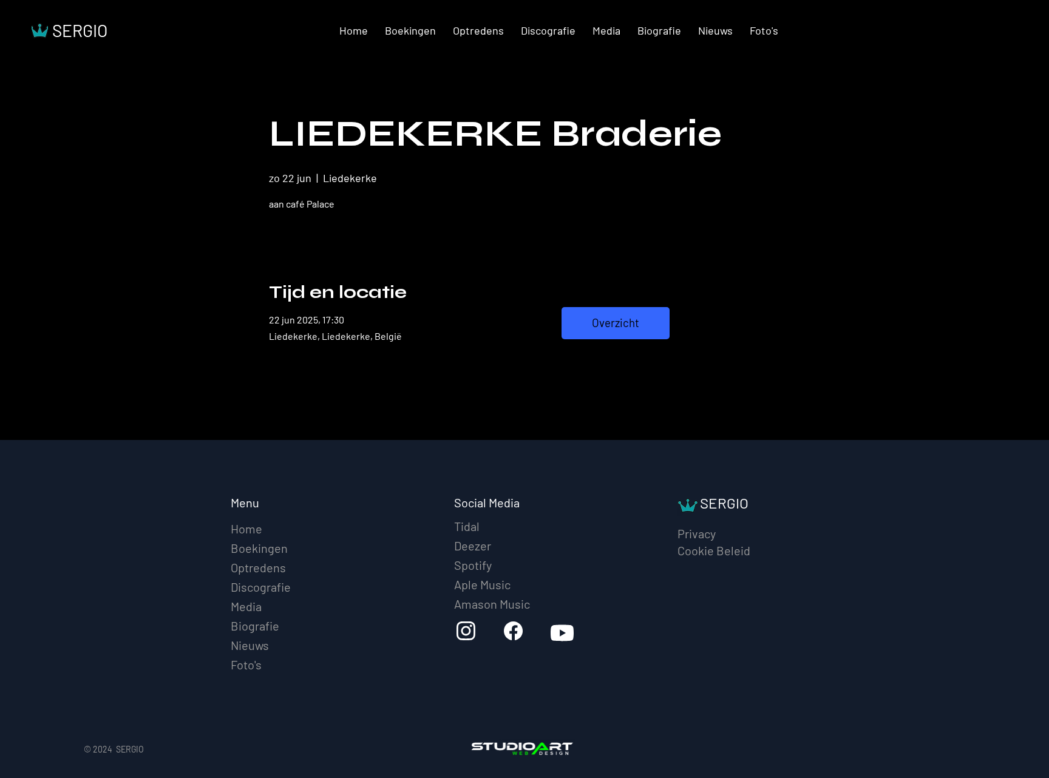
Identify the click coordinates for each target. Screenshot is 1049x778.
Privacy (696, 533)
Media (246, 606)
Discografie (261, 587)
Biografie (255, 625)
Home (246, 528)
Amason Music (492, 604)
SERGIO (79, 30)
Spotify (473, 565)
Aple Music (482, 584)
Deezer (472, 545)
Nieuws (250, 645)
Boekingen (259, 548)
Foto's (246, 664)
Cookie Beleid (713, 550)
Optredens (258, 567)
